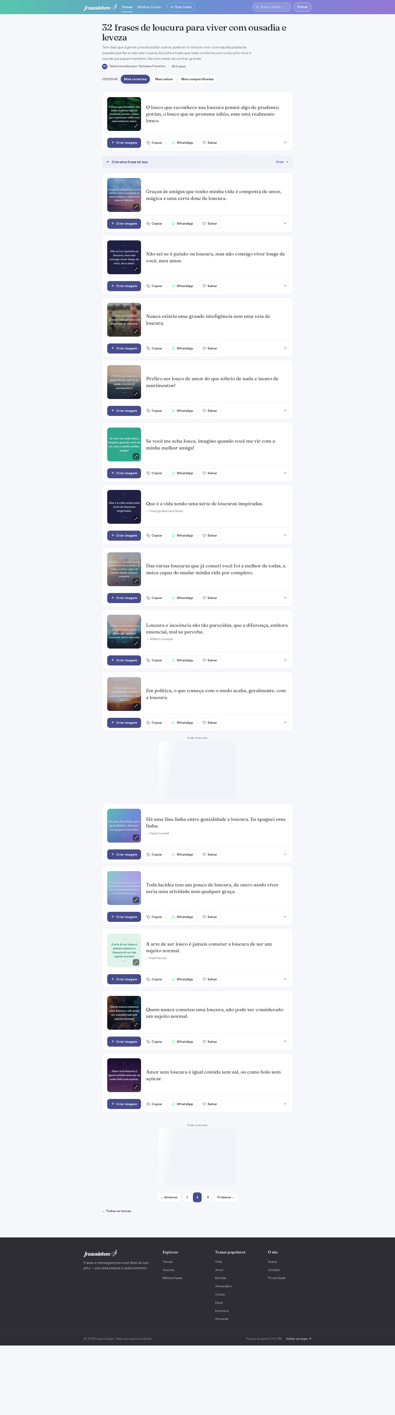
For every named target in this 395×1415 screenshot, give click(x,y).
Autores (168, 1270)
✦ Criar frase (181, 7)
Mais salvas (164, 79)
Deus (219, 1303)
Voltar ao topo (298, 1339)
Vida (218, 1262)
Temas (127, 7)
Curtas (220, 1294)
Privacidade (277, 1278)
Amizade (222, 1319)
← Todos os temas (116, 1211)
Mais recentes (135, 79)
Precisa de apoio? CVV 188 (264, 1339)
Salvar (212, 142)
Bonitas (220, 1278)
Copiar (157, 142)
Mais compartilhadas (197, 79)
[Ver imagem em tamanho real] (124, 114)
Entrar (302, 7)
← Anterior (169, 1197)
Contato (274, 1270)
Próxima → (226, 1197)
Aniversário (223, 1286)
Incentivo (222, 1311)
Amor (219, 1270)
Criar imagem (126, 142)
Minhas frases (149, 7)
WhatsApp (185, 142)
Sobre (272, 1262)
